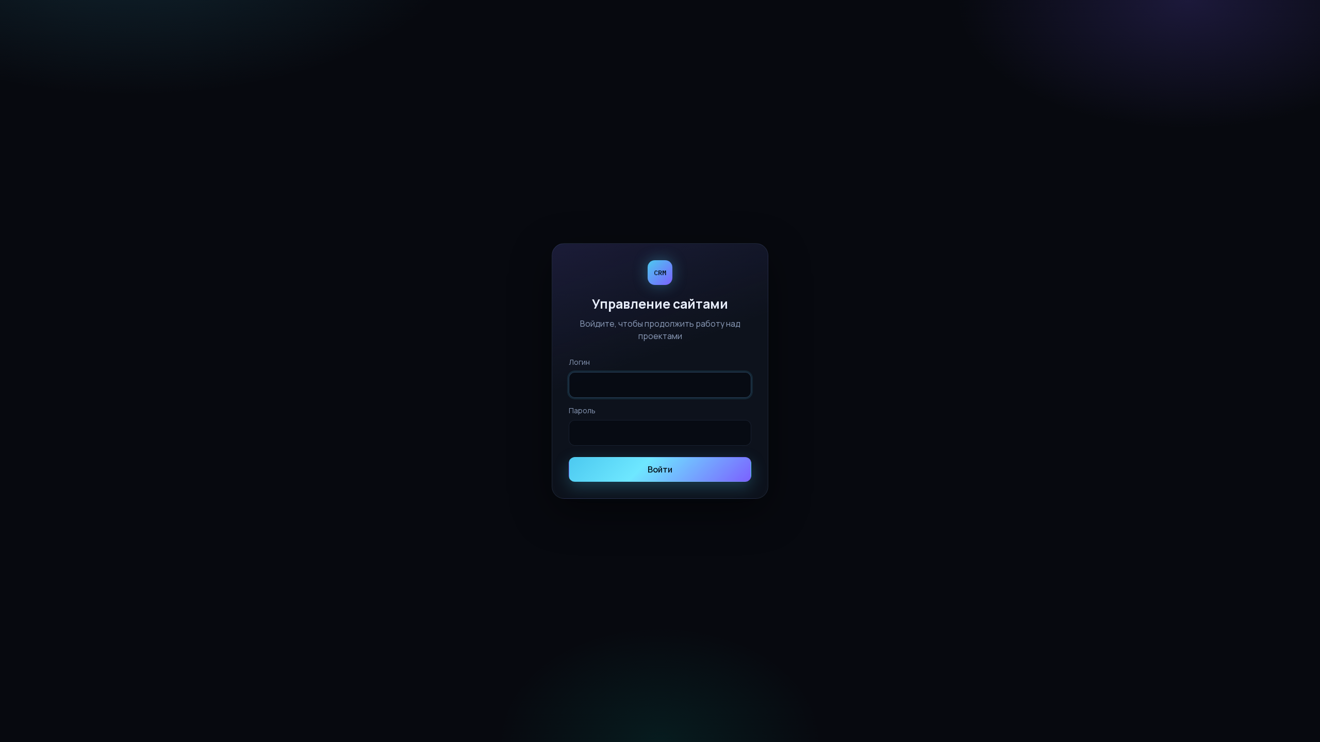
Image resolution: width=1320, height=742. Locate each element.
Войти (660, 469)
